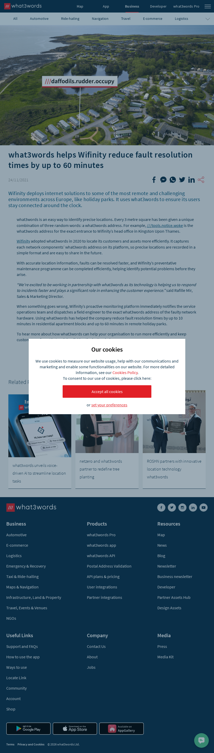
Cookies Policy (125, 372)
